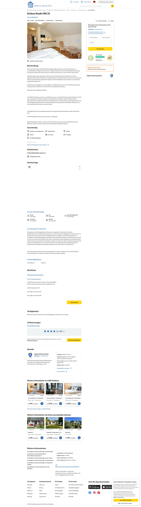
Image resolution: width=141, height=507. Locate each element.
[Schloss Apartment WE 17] (73, 388)
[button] (125, 503)
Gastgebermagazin (74, 487)
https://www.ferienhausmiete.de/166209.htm (67, 466)
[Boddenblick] (54, 423)
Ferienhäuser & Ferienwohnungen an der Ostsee (39, 458)
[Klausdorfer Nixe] (73, 423)
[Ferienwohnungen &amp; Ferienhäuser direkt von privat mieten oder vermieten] (39, 6)
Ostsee (29, 487)
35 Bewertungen (44, 356)
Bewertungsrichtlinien (32, 340)
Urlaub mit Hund (68, 453)
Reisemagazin (59, 490)
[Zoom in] (80, 167)
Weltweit (30, 493)
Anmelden (76, 2)
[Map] (54, 187)
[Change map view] (29, 167)
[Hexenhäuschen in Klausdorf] (35, 423)
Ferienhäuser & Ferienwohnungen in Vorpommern (40, 460)
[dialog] (126, 492)
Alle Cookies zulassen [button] (126, 500)
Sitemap (29, 496)
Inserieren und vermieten (76, 485)
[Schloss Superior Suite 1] (54, 388)
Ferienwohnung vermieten (106, 2)
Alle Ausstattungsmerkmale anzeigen (36, 144)
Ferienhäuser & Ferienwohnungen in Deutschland (40, 451)
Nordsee (29, 485)
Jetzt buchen (74, 302)
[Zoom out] (80, 169)
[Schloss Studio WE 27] (35, 388)
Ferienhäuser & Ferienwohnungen (34, 10)
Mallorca (29, 490)
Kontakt (57, 496)
